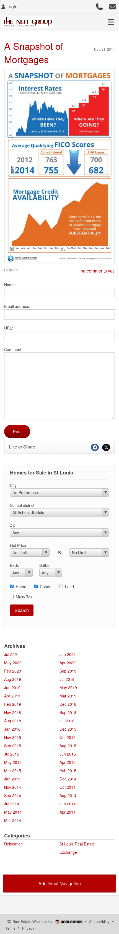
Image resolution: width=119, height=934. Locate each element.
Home (21, 586)
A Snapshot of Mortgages (33, 52)
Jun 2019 (12, 687)
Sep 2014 (12, 795)
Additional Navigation (59, 883)
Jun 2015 (68, 754)
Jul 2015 (11, 754)
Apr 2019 (12, 696)
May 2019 (68, 687)
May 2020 (13, 662)
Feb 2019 (12, 704)
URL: (8, 328)
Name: (10, 284)
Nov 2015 (12, 737)
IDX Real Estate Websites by (29, 921)
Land (69, 586)
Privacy (28, 928)
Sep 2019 (68, 671)
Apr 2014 (68, 812)
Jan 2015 (12, 779)
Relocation (13, 844)
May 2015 (13, 762)
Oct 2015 (68, 737)
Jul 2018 (67, 720)
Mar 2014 (12, 820)
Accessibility (99, 921)
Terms (10, 928)
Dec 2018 (68, 704)
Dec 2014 (68, 779)
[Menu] (111, 21)
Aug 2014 (68, 795)
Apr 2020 (68, 662)
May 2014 (13, 812)
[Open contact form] (112, 6)
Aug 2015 (68, 745)
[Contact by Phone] (99, 6)
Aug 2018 (12, 720)
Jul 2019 (67, 679)
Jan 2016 (12, 729)
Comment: (13, 349)
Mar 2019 (68, 696)
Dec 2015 (68, 729)
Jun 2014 (68, 803)
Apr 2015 (68, 762)
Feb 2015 (68, 770)
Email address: (17, 306)
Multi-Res (24, 597)
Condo (45, 586)
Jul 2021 (11, 654)
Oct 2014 (68, 787)
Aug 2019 (12, 679)
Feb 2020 (12, 671)
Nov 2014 (12, 787)
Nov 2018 (12, 712)
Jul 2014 (11, 803)
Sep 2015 (12, 745)
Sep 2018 (68, 712)
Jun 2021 (68, 654)
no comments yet (97, 271)
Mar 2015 (12, 770)
